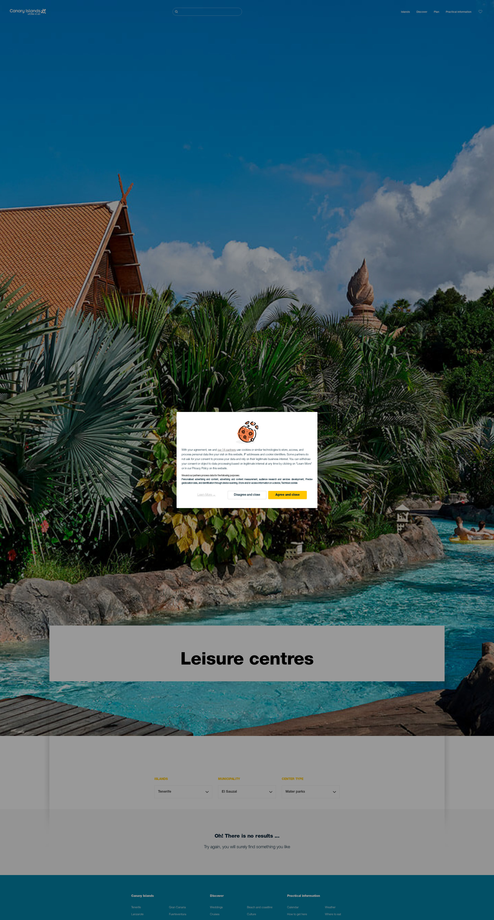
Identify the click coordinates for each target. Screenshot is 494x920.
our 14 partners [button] (227, 450)
